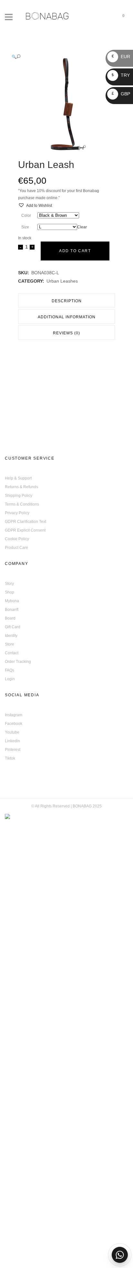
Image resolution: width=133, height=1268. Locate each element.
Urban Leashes (62, 281)
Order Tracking (18, 661)
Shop (9, 592)
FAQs (9, 670)
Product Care (16, 547)
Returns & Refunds (21, 487)
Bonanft (11, 609)
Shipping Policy (18, 495)
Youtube (12, 732)
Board (10, 618)
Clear (82, 227)
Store (9, 644)
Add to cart (75, 251)
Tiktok (10, 758)
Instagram (13, 715)
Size (25, 227)
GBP (121, 93)
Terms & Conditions (22, 504)
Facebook (13, 723)
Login (10, 679)
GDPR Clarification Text (25, 521)
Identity (11, 635)
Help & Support (18, 478)
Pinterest (12, 749)
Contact (11, 653)
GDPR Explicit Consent (25, 530)
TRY (121, 75)
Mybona (12, 601)
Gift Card (12, 627)
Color (26, 215)
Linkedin (12, 741)
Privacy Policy (17, 513)
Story (9, 583)
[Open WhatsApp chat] (120, 1255)
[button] (60, 56)
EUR (121, 56)
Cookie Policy (17, 539)
